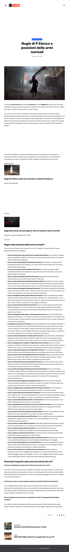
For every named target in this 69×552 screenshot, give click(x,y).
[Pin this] (62, 515)
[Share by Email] (64, 515)
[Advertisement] (34, 23)
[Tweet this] (59, 515)
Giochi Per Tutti (45, 548)
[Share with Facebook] (57, 515)
